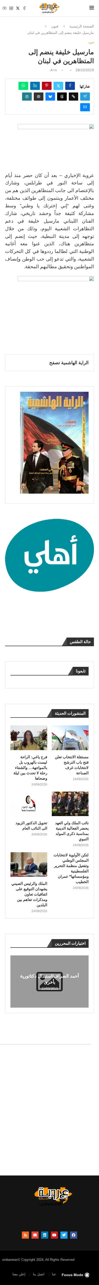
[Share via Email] (85, 107)
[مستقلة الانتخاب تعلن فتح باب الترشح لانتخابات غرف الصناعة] (70, 737)
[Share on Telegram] (85, 96)
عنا (54, 1274)
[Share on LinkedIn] (35, 86)
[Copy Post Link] (73, 96)
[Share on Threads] (62, 96)
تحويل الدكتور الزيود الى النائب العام (31, 825)
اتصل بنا (38, 1274)
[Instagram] (11, 8)
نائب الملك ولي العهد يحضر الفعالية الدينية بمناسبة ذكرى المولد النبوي (72, 831)
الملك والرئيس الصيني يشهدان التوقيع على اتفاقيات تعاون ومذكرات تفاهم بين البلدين (29, 894)
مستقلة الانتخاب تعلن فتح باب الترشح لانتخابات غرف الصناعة (72, 765)
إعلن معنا (18, 1274)
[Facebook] (24, 8)
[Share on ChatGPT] (38, 96)
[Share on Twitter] (58, 86)
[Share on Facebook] (70, 86)
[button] (15, 981)
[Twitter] (18, 8)
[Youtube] (5, 8)
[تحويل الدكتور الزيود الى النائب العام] (28, 804)
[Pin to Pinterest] (47, 86)
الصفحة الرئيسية (82, 26)
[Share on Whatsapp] (23, 86)
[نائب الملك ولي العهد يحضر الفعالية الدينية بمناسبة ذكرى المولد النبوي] (70, 804)
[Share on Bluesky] (50, 96)
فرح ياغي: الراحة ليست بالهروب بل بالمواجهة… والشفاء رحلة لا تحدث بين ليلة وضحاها (30, 767)
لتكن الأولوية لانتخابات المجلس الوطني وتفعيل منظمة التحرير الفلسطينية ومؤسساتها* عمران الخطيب (71, 868)
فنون (54, 26)
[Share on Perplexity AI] (27, 96)
